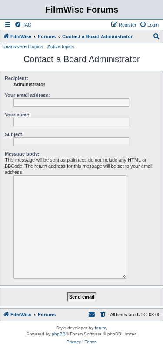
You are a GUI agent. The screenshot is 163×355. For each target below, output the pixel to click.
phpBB (59, 334)
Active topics (60, 46)
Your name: (18, 114)
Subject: (14, 134)
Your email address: (27, 95)
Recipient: (16, 78)
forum (100, 327)
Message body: (22, 153)
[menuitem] (23, 25)
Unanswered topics (22, 46)
